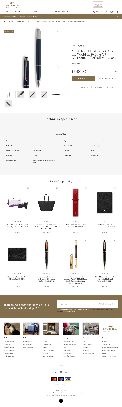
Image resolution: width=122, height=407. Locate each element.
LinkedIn (66, 372)
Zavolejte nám (98, 87)
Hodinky (26, 12)
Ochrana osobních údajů (47, 393)
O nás (64, 12)
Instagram (61, 372)
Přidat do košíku (83, 79)
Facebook (55, 372)
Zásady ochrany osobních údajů (99, 309)
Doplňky (37, 12)
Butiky (57, 12)
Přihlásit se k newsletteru (107, 304)
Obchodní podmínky (61, 393)
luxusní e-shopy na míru (58, 395)
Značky (47, 12)
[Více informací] (61, 401)
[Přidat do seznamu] (59, 31)
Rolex (6, 12)
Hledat (101, 11)
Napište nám (84, 87)
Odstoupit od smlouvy (75, 393)
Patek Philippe (15, 12)
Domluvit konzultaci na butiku (107, 79)
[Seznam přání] (28, 188)
